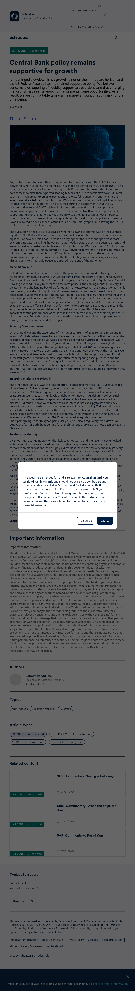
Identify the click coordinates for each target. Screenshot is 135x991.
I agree (105, 520)
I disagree (86, 520)
